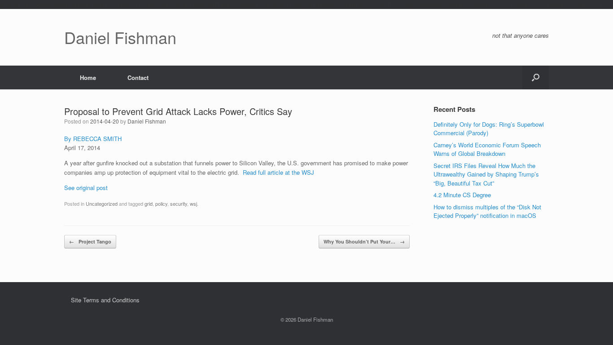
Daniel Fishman (146, 121)
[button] (535, 77)
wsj (193, 203)
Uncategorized (102, 203)
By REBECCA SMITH (93, 138)
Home (88, 77)
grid (148, 203)
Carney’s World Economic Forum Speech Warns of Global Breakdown (487, 149)
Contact (138, 77)
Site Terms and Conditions (105, 300)
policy (161, 203)
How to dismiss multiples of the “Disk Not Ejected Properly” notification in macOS (487, 211)
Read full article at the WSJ (278, 172)
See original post (86, 187)
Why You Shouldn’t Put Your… (364, 241)
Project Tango (90, 241)
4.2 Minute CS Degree (462, 194)
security (178, 203)
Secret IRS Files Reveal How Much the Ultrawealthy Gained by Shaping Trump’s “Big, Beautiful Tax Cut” (486, 174)
